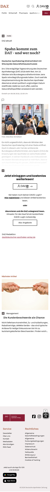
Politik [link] (9, 36)
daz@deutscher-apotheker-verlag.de (18, 237)
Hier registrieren (12, 198)
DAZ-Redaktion (9, 234)
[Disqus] (25, 369)
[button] (4, 6)
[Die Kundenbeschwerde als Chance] (25, 294)
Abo (46, 13)
